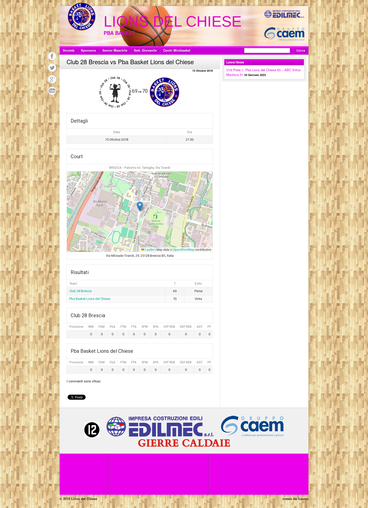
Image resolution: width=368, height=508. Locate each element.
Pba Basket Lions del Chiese (89, 299)
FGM (102, 326)
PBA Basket (119, 32)
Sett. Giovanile (145, 50)
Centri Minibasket (176, 50)
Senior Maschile (114, 50)
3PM (144, 326)
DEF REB (186, 326)
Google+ (52, 79)
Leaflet (149, 249)
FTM (123, 326)
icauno (303, 498)
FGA (112, 326)
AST (200, 326)
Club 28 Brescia (80, 291)
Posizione (76, 326)
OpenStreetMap (184, 249)
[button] (140, 206)
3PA (155, 326)
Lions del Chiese (173, 21)
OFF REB (169, 326)
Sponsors (88, 50)
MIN (91, 326)
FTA (133, 326)
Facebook (52, 56)
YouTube (52, 90)
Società (68, 50)
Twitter (52, 67)
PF (209, 326)
